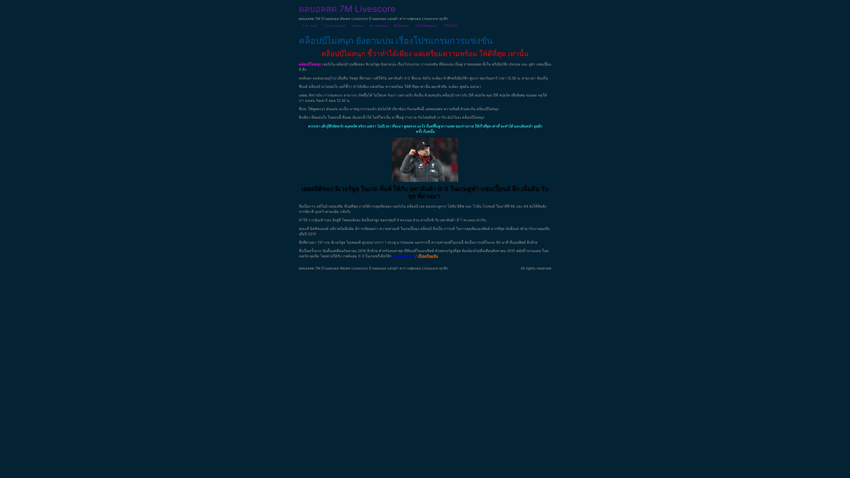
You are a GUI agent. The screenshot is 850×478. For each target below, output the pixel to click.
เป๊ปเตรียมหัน (428, 256)
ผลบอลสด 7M (403, 256)
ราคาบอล (309, 25)
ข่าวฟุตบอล (378, 25)
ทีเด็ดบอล (401, 25)
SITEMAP (451, 25)
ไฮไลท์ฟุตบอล (426, 25)
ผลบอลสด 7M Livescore (347, 8)
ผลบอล (357, 25)
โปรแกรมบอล (335, 25)
